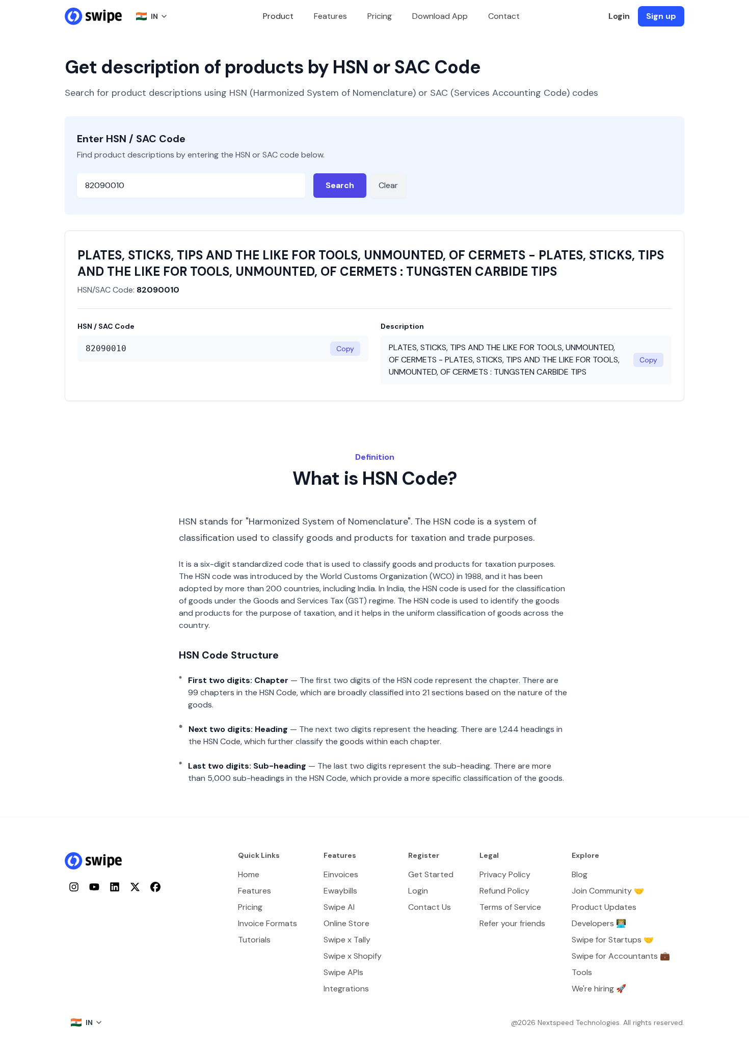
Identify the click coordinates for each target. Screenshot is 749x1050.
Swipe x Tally (347, 939)
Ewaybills (340, 890)
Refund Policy (504, 890)
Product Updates (604, 907)
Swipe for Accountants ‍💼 (621, 956)
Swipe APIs (343, 972)
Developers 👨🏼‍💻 (599, 923)
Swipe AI (339, 907)
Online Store (346, 923)
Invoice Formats (267, 923)
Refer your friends (512, 923)
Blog (579, 874)
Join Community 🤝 (608, 890)
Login (619, 16)
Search (340, 185)
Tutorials (254, 939)
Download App (440, 16)
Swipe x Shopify (353, 956)
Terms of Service (510, 907)
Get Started (430, 874)
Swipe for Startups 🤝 (613, 939)
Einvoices (341, 874)
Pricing (379, 16)
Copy (345, 348)
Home (248, 874)
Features (330, 16)
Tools (582, 972)
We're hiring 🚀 (599, 988)
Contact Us (429, 907)
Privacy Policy (504, 874)
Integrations (346, 988)
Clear (388, 185)
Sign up (661, 16)
